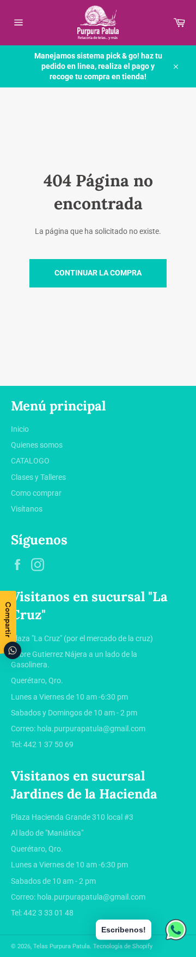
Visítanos (26, 508)
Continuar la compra (98, 272)
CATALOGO (30, 460)
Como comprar (36, 493)
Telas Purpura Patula (61, 946)
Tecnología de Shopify (122, 946)
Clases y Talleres (38, 477)
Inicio (20, 429)
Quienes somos (37, 445)
